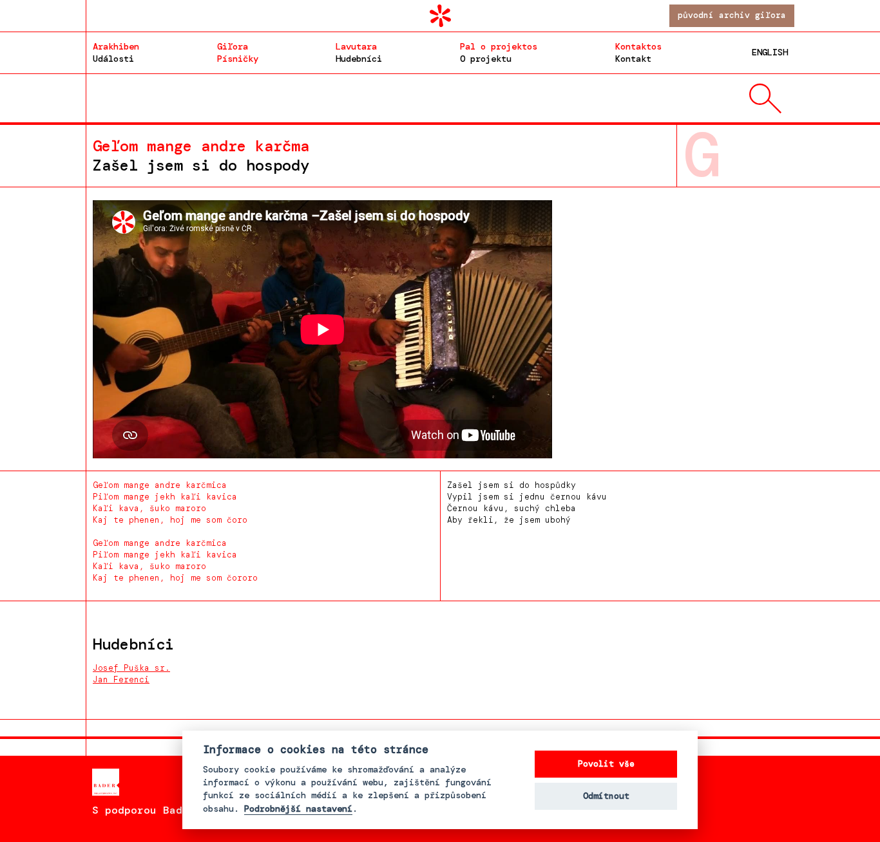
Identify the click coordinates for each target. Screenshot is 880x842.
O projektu (498, 52)
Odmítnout (606, 796)
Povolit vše (606, 763)
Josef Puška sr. (131, 667)
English (770, 52)
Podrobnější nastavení (298, 809)
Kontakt (638, 52)
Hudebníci (359, 52)
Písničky (237, 52)
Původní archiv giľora (732, 15)
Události (116, 52)
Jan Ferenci (121, 679)
